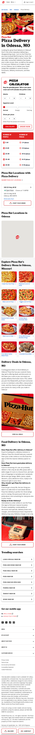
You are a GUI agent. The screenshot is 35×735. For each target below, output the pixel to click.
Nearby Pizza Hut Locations (11, 180)
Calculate (10, 127)
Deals (8, 2)
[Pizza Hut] (17, 237)
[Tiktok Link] (11, 622)
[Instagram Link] (14, 622)
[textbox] (17, 380)
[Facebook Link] (3, 622)
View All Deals (17, 434)
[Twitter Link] (7, 622)
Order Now (25, 127)
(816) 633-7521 (9, 199)
